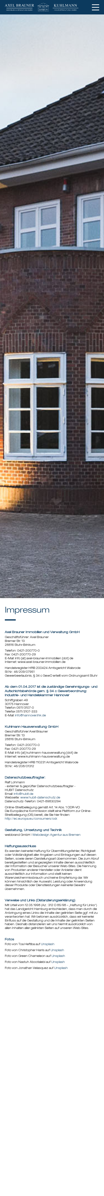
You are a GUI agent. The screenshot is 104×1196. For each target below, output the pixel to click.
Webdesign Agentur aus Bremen (56, 835)
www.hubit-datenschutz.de (40, 797)
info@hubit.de (23, 794)
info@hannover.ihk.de (30, 715)
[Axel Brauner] (22, 7)
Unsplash (47, 944)
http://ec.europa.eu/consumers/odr (31, 818)
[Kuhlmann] (68, 7)
